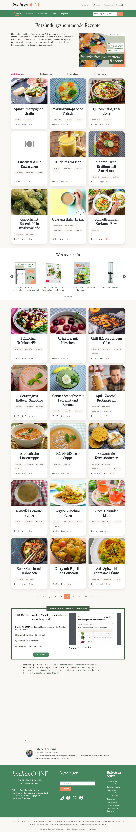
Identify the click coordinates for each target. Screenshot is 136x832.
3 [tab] (71, 297)
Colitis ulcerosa (57, 670)
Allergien (29, 14)
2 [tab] (68, 297)
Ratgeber (64, 14)
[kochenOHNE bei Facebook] (68, 798)
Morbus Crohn (71, 670)
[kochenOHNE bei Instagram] (62, 798)
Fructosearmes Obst (114, 805)
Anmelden (65, 789)
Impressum (92, 829)
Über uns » (26, 798)
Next (124, 277)
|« (37, 596)
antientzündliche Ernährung (28, 34)
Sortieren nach (46, 74)
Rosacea (27, 673)
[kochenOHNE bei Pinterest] (81, 798)
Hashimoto (45, 670)
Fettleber (36, 670)
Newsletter (85, 5)
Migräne (90, 667)
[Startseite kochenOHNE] (26, 5)
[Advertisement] (59, 709)
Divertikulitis (83, 670)
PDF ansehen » (41, 654)
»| (98, 596)
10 (79, 596)
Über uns (96, 5)
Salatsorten (111, 799)
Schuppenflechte (39, 673)
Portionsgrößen (112, 802)
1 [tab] (65, 297)
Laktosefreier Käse (113, 796)
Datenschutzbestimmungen (76, 829)
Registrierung (109, 5)
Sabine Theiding (45, 749)
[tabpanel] (25, 278)
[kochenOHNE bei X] (75, 797)
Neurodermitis (79, 667)
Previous (12, 277)
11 (86, 596)
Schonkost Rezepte (113, 787)
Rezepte (18, 14)
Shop (54, 14)
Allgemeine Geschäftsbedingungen (51, 829)
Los (119, 14)
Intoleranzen (42, 14)
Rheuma (55, 673)
